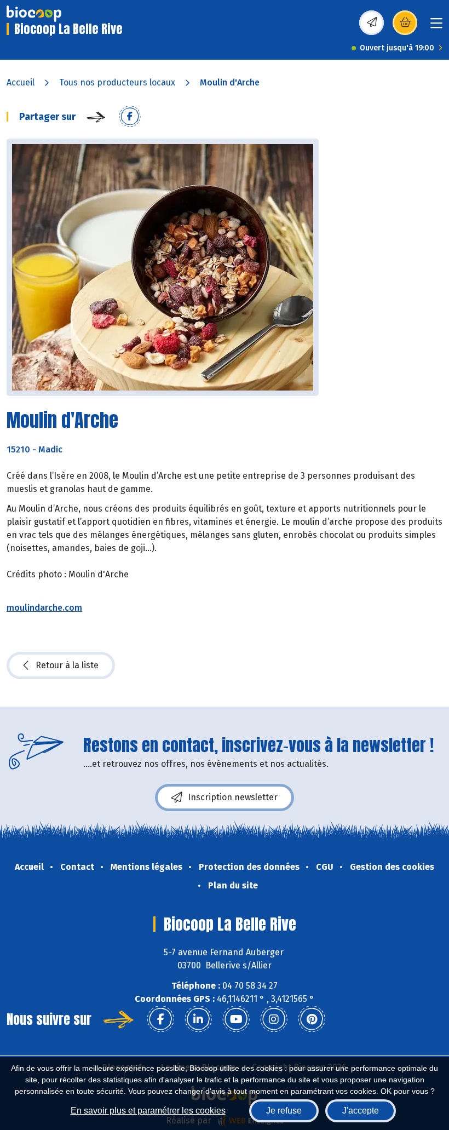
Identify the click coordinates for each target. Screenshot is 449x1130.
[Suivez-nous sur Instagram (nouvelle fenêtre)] (273, 1019)
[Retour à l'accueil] (34, 13)
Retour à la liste (67, 665)
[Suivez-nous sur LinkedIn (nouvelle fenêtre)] (198, 1019)
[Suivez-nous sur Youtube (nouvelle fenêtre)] (236, 1019)
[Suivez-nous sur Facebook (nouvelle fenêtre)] (160, 1019)
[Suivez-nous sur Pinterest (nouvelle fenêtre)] (311, 1019)
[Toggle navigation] (436, 26)
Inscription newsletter (233, 797)
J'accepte (360, 1110)
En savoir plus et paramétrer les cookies (148, 1110)
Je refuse (284, 1110)
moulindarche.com (44, 608)
